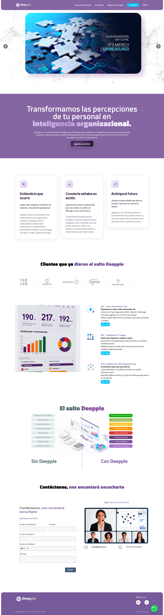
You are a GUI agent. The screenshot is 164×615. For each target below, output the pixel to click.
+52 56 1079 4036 (134, 546)
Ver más (105, 324)
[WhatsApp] (154, 608)
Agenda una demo (82, 143)
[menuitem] (146, 5)
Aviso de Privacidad (143, 612)
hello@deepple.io (98, 546)
